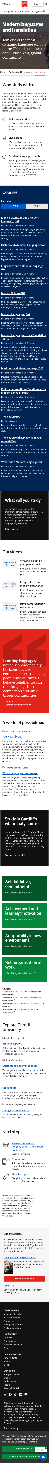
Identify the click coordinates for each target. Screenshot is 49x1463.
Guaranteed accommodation (19, 1066)
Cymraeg (38, 4)
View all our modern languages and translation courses (27, 1147)
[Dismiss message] (46, 1447)
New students (10, 1358)
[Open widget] (43, 1457)
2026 (15, 206)
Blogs (6, 1365)
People (7, 1385)
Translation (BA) (11, 416)
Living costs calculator (15, 1110)
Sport (6, 1348)
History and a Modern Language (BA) (23, 245)
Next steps (40, 72)
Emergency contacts (13, 1325)
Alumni (7, 1361)
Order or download (24, 1279)
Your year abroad (12, 736)
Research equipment (13, 1345)
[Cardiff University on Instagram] (5, 1394)
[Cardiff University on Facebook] (10, 1394)
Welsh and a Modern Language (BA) (22, 462)
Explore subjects (13, 11)
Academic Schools (12, 1314)
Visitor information (12, 1318)
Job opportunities (12, 1374)
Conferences (10, 1341)
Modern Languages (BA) (15, 314)
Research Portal (11, 1388)
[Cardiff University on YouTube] (25, 1394)
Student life (9, 1088)
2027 (36, 206)
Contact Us (41, 1450)
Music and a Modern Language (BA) (22, 368)
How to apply (20, 1174)
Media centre (10, 1381)
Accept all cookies (24, 1449)
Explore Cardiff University (20, 72)
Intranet (7, 1378)
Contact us (18, 1159)
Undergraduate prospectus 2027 (20, 1258)
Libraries (8, 1338)
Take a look (10, 529)
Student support (12, 1043)
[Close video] (14, 563)
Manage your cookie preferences (24, 1457)
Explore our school (14, 855)
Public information (12, 1328)
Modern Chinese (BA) (13, 293)
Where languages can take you (20, 773)
